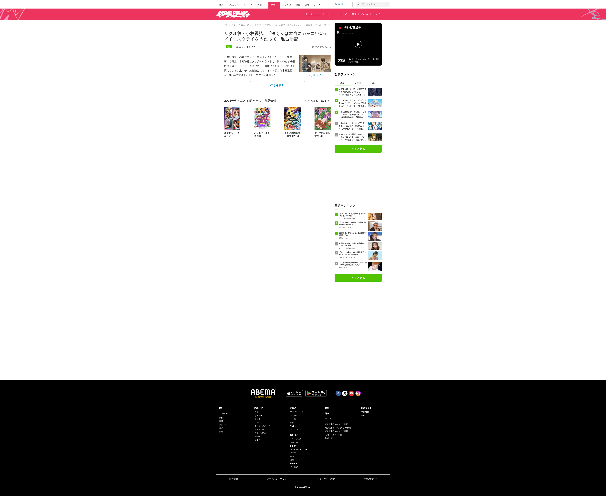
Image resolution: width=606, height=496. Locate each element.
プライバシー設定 (326, 478)
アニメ (274, 5)
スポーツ (261, 5)
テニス (257, 440)
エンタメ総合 (296, 439)
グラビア (294, 467)
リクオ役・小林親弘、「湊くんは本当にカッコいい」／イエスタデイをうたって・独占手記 (294, 25)
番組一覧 (329, 438)
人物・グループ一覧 (333, 434)
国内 (221, 417)
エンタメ (286, 5)
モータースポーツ (262, 426)
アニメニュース (313, 14)
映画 (292, 456)
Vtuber (364, 14)
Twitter (345, 393)
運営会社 (233, 478)
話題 (221, 431)
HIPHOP (293, 463)
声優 (354, 14)
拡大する (317, 75)
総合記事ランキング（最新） (337, 424)
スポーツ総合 (260, 433)
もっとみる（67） (315, 100)
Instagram (358, 393)
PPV (363, 415)
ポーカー (318, 5)
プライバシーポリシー (278, 478)
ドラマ (293, 453)
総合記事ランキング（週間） (337, 431)
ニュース (248, 5)
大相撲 (257, 419)
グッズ (343, 14)
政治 (221, 428)
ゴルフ (257, 422)
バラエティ (295, 442)
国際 (221, 421)
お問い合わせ (370, 478)
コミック (330, 14)
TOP (221, 5)
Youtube (351, 393)
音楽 (292, 460)
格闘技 (257, 436)
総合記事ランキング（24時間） (338, 427)
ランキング (233, 5)
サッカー (258, 415)
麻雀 (307, 5)
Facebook (338, 393)
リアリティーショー (298, 449)
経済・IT (223, 424)
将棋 (298, 5)
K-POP (293, 446)
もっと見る (358, 148)
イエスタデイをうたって (247, 46)
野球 (256, 412)
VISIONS (365, 412)
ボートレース (260, 429)
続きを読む (277, 85)
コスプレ (377, 14)
